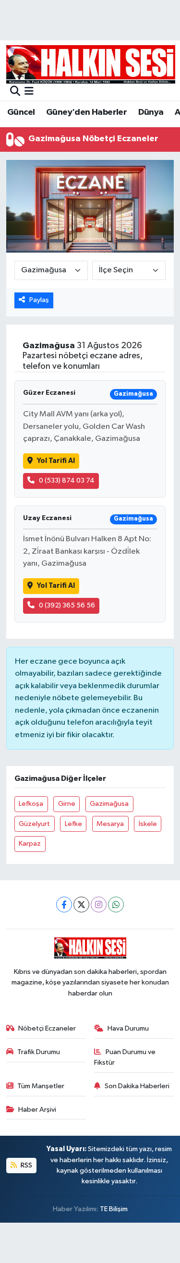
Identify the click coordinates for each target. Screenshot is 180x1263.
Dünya (151, 112)
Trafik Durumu (38, 1052)
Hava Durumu (128, 1028)
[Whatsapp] (116, 904)
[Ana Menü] (29, 92)
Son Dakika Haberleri (137, 1086)
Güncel (21, 112)
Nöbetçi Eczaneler (47, 1028)
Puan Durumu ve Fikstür (125, 1057)
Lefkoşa (31, 803)
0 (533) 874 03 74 (67, 480)
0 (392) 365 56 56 (67, 605)
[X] (81, 904)
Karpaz (30, 843)
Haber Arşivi (37, 1109)
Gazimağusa (109, 803)
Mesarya (110, 823)
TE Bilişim (114, 1209)
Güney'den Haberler (86, 112)
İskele (148, 823)
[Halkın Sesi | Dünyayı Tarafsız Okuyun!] (90, 64)
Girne (66, 803)
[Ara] (15, 92)
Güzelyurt (34, 823)
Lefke (73, 823)
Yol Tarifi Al (56, 460)
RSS (25, 1165)
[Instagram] (99, 904)
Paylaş (39, 300)
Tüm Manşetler (40, 1086)
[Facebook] (64, 904)
